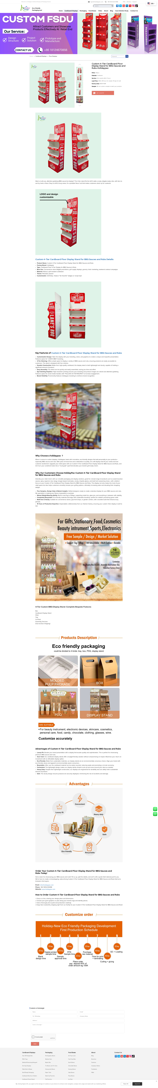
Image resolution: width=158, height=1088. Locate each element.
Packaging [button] (83, 11)
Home (31, 56)
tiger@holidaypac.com (97, 2)
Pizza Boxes (71, 1076)
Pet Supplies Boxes (50, 1055)
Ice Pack (70, 1079)
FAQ (124, 1)
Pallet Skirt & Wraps (27, 1069)
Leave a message (37, 1008)
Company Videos (95, 1066)
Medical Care (48, 1059)
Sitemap (129, 1)
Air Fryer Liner (72, 1055)
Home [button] (61, 11)
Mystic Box (48, 1062)
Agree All (137, 1084)
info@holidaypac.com (47, 885)
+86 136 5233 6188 (112, 2)
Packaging (48, 1052)
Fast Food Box (72, 1059)
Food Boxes (72, 1052)
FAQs (92, 1072)
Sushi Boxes (71, 1062)
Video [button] (100, 11)
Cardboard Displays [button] (71, 11)
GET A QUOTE (100, 93)
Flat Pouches (48, 1079)
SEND (34, 1044)
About (93, 1052)
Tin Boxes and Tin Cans (51, 1066)
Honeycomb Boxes (50, 1069)
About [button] (106, 11)
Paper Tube (48, 1072)
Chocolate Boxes (72, 1066)
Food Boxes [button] (92, 11)
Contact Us (118, 1052)
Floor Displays (53, 56)
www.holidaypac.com (48, 889)
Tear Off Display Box (27, 1055)
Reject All (125, 1084)
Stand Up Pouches (50, 1076)
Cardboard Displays (41, 56)
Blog (92, 1055)
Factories (93, 1062)
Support (135, 1)
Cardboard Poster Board (28, 1079)
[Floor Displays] (79, 33)
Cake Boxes (71, 1072)
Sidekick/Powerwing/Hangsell (29, 1062)
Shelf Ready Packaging (28, 1072)
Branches (93, 1059)
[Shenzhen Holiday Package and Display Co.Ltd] (25, 8)
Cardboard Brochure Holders (29, 1076)
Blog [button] (111, 11)
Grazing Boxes (72, 1069)
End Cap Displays (26, 1066)
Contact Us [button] (134, 11)
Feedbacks (94, 1069)
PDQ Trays (25, 1059)
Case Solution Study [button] (121, 11)
